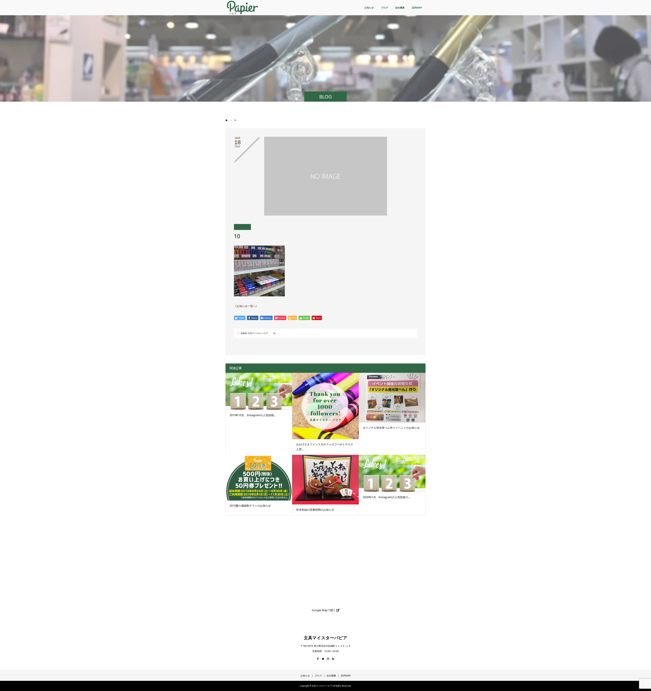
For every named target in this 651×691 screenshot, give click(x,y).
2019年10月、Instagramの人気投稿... (253, 415)
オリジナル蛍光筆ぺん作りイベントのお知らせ (391, 428)
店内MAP (417, 7)
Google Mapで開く (324, 610)
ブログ (384, 7)
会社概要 (400, 7)
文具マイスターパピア (258, 333)
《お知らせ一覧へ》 (246, 306)
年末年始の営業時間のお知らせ (315, 510)
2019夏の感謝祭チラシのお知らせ (250, 505)
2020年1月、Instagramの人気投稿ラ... (386, 497)
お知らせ (369, 7)
